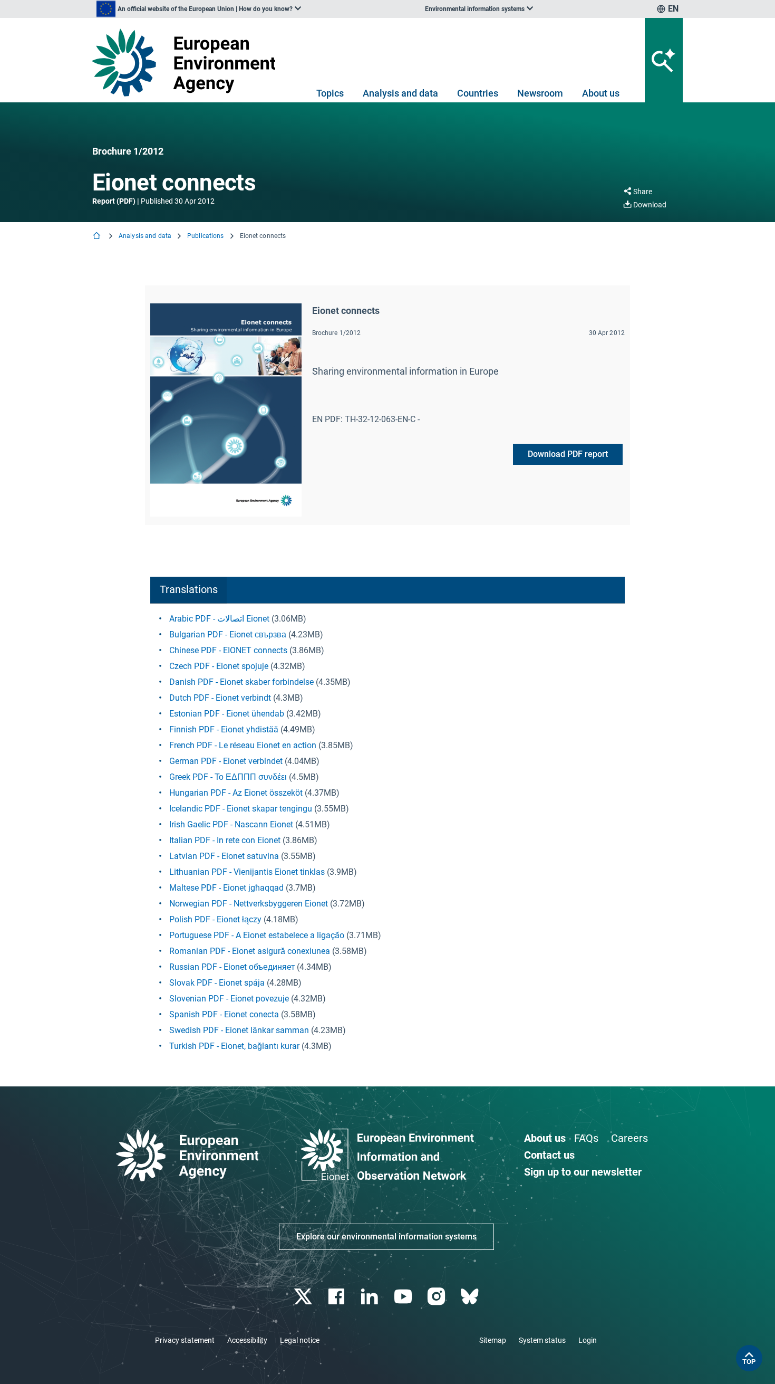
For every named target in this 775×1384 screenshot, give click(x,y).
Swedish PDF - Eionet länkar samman (239, 1030)
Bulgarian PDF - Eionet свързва (227, 634)
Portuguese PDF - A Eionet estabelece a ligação (256, 935)
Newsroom (540, 93)
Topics (330, 93)
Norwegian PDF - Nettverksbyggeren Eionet (248, 904)
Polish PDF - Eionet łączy (215, 919)
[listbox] (198, 9)
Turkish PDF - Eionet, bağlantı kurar (234, 1046)
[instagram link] (437, 1296)
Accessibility (247, 1340)
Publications (205, 236)
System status (542, 1340)
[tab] (188, 590)
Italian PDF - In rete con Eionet (224, 840)
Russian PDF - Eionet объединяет (232, 967)
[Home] (97, 236)
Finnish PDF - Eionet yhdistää (223, 729)
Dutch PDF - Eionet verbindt (220, 698)
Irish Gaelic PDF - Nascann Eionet (231, 824)
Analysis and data (400, 93)
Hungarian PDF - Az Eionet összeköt (237, 793)
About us (600, 93)
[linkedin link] (370, 1296)
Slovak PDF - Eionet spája (218, 983)
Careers (629, 1138)
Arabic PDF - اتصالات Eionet (219, 619)
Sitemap (492, 1340)
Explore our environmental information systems (386, 1237)
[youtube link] (404, 1296)
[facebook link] (337, 1296)
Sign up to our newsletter (583, 1172)
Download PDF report (568, 454)
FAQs (586, 1138)
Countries (477, 93)
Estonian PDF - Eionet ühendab (226, 714)
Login (587, 1340)
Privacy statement (185, 1340)
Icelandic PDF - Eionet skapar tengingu (240, 809)
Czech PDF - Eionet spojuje (218, 666)
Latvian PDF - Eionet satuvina (224, 856)
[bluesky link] (470, 1296)
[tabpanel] (387, 833)
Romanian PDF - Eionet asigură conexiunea (249, 951)
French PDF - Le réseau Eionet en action (242, 745)
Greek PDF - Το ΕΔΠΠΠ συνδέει (228, 777)
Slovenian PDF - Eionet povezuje (229, 999)
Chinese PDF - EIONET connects (229, 650)
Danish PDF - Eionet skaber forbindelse (241, 682)
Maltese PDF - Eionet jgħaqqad (226, 888)
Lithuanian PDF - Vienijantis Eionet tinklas (247, 872)
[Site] (188, 62)
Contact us (549, 1155)
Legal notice (299, 1340)
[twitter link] (303, 1296)
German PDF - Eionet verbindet (226, 761)
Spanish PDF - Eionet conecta (224, 1014)
